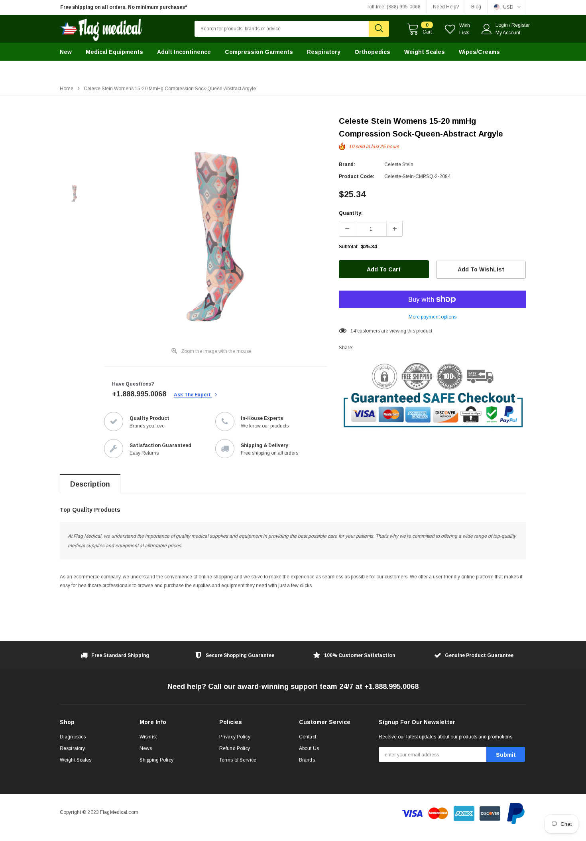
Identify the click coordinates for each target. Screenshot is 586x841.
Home (66, 88)
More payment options (432, 317)
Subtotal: (348, 246)
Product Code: (356, 176)
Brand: (347, 164)
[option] (133, 7)
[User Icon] (486, 29)
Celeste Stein (398, 164)
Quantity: (351, 213)
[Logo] (101, 28)
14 (353, 331)
